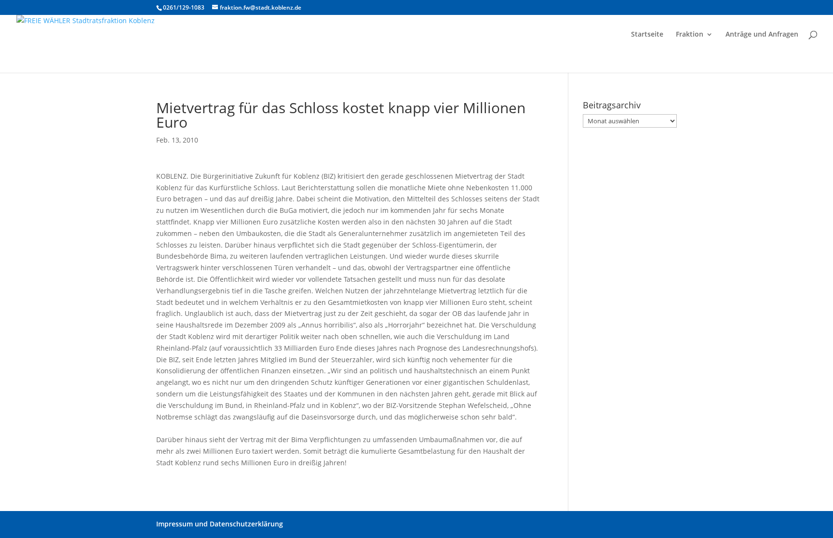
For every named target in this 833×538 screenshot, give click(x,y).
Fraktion (689, 35)
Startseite (647, 35)
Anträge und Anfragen (762, 35)
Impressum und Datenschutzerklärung (219, 523)
